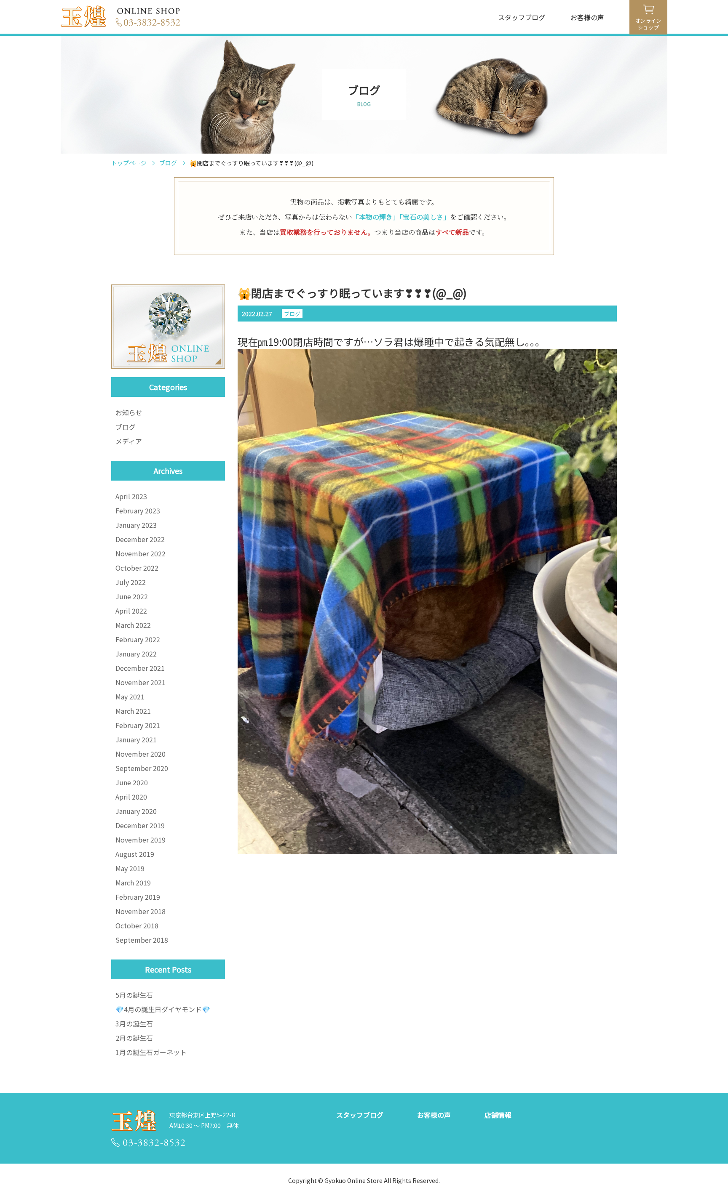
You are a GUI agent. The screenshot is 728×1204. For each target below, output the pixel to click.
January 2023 (136, 525)
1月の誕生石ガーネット (151, 1052)
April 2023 (131, 496)
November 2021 (140, 682)
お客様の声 (587, 17)
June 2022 (131, 596)
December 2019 (140, 825)
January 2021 (136, 739)
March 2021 (133, 711)
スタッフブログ (521, 17)
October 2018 (136, 925)
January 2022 (136, 654)
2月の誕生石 (134, 1038)
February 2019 (137, 897)
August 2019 (134, 854)
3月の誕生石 (134, 1023)
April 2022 (131, 611)
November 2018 (140, 911)
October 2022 (136, 568)
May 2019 (130, 868)
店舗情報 (497, 1115)
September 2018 (141, 940)
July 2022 (130, 582)
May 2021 (130, 696)
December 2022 (140, 539)
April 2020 (131, 797)
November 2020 (140, 754)
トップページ (129, 163)
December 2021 (140, 668)
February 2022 (137, 639)
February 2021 (137, 725)
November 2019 (140, 840)
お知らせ (128, 412)
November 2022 (140, 553)
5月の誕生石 (134, 995)
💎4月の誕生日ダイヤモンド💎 (162, 1009)
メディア (128, 441)
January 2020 (136, 811)
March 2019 (133, 882)
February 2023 (137, 510)
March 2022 (133, 625)
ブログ (168, 163)
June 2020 (131, 782)
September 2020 (141, 768)
